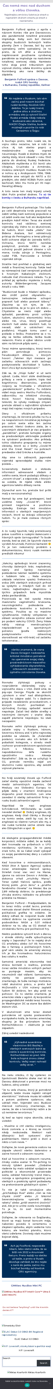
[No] (49, 1383)
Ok (27, 1385)
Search (6, 1358)
